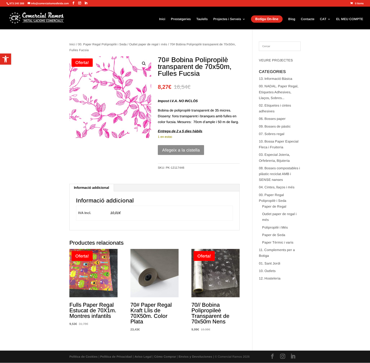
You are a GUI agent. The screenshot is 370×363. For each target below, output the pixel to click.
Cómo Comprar (165, 356)
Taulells (202, 19)
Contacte (307, 19)
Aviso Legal (143, 356)
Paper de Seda (273, 235)
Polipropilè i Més (275, 227)
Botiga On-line (266, 19)
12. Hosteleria (269, 278)
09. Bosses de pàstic (275, 126)
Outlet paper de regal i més (148, 44)
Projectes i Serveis (227, 19)
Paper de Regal (274, 206)
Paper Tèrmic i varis (277, 242)
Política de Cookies (83, 356)
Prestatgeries (181, 19)
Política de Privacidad (116, 356)
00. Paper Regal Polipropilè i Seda (102, 44)
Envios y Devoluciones (195, 356)
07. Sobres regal (271, 134)
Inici (162, 19)
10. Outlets (267, 271)
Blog (291, 19)
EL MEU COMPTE (349, 19)
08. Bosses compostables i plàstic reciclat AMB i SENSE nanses (279, 174)
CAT (323, 19)
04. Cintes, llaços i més (276, 187)
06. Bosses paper (272, 119)
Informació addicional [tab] (91, 187)
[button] (5, 59)
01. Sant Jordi (269, 263)
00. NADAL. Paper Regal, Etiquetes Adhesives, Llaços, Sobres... (278, 92)
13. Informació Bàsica (275, 78)
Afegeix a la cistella (181, 150)
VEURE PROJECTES (276, 60)
